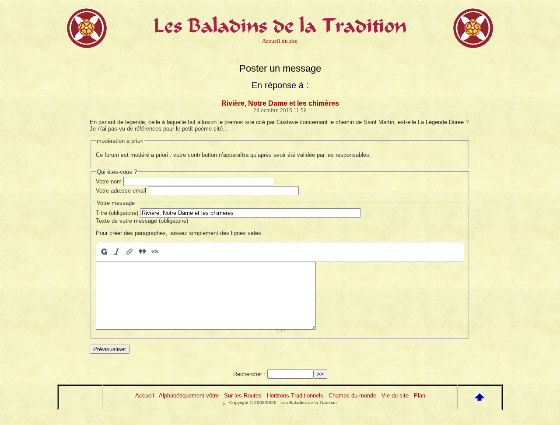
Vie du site (395, 395)
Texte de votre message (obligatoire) (142, 221)
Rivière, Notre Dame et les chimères (280, 103)
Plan (419, 395)
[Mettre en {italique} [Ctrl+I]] (116, 251)
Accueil (144, 395)
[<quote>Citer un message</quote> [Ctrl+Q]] (142, 251)
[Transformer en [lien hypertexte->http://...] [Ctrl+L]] (129, 251)
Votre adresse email (121, 190)
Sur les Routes (243, 395)
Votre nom (109, 181)
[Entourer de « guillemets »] (154, 251)
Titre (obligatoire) (117, 213)
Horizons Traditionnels (295, 395)
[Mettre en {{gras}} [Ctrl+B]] (103, 251)
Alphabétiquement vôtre (189, 395)
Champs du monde (352, 395)
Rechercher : (249, 374)
